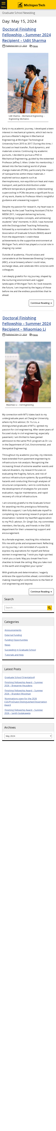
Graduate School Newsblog (18, 12)
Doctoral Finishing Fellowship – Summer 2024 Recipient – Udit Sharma (26, 35)
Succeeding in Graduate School (20, 649)
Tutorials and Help (14, 654)
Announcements (13, 630)
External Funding (13, 635)
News (35, 46)
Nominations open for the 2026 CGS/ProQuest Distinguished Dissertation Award (25, 702)
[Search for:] (25, 608)
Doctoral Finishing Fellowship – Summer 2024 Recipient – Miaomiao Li (26, 323)
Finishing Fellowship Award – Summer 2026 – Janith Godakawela (23, 712)
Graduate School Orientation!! (20, 677)
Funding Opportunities (16, 639)
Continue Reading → (41, 303)
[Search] (49, 608)
